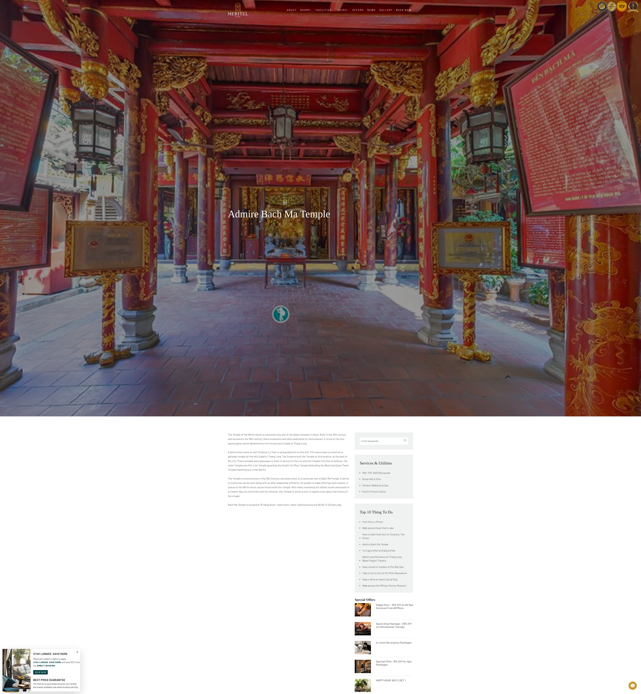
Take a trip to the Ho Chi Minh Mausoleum (384, 573)
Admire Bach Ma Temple (375, 544)
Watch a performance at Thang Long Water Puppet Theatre (382, 558)
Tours (342, 10)
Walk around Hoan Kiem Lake (378, 527)
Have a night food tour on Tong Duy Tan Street (383, 536)
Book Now (403, 10)
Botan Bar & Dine (371, 479)
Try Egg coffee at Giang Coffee (378, 550)
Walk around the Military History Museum (384, 585)
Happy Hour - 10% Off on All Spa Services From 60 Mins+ (394, 606)
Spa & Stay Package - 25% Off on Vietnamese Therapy (394, 625)
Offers (358, 10)
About (292, 10)
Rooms (305, 10)
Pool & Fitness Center (374, 491)
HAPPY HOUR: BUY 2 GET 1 (391, 680)
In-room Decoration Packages (394, 642)
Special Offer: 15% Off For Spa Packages (394, 663)
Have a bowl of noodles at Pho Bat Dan (383, 566)
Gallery (385, 10)
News (371, 10)
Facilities (324, 10)
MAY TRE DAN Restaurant (376, 472)
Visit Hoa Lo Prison (372, 521)
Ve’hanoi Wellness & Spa (375, 485)
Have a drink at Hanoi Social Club (379, 579)
